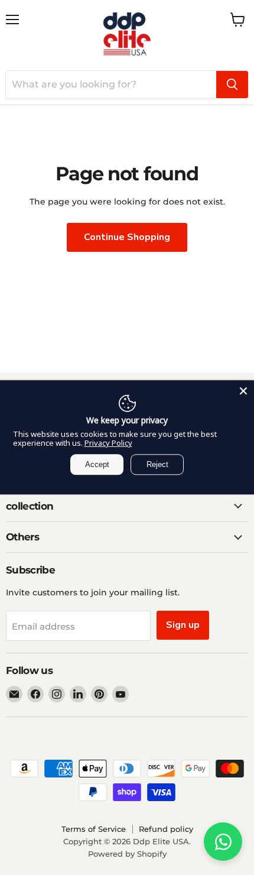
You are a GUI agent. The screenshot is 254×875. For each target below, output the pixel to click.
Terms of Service (93, 829)
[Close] (243, 391)
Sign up (183, 624)
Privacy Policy (108, 443)
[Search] (232, 84)
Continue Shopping (127, 237)
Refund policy (166, 829)
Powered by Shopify (127, 853)
